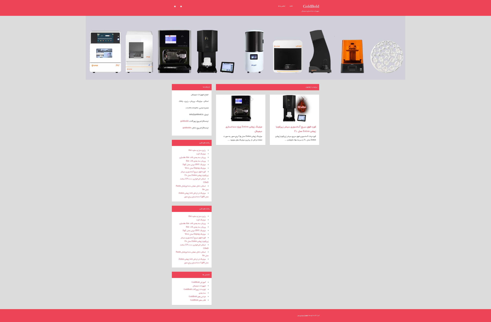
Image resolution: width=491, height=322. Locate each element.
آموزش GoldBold (199, 282)
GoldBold (311, 6)
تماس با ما (281, 6)
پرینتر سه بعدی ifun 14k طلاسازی (192, 157)
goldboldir (184, 121)
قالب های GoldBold (198, 300)
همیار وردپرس (302, 315)
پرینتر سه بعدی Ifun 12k (196, 161)
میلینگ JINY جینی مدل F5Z (194, 164)
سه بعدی (202, 293)
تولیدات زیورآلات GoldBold (195, 289)
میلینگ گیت (201, 153)
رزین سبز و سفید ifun (197, 150)
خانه (291, 6)
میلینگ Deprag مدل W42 (195, 168)
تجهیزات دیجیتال (199, 285)
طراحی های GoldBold (197, 296)
